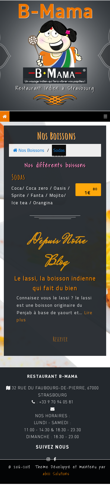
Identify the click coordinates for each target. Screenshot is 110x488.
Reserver (60, 339)
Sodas (59, 150)
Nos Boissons (56, 135)
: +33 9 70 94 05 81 (54, 401)
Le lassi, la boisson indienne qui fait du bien (55, 283)
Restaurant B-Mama (52, 376)
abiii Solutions (55, 473)
